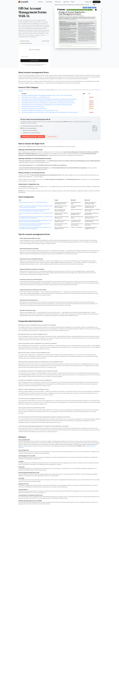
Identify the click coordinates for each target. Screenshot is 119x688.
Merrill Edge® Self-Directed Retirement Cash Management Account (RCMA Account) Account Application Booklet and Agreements (48, 100)
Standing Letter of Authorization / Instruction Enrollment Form (34, 108)
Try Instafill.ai (96, 1)
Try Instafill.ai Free (52, 136)
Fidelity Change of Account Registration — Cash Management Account (36, 97)
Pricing (72, 1)
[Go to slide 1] (92, 4)
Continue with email (34, 60)
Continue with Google (35, 49)
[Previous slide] (91, 5)
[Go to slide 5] (97, 4)
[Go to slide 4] (96, 4)
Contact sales (88, 1)
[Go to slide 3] (95, 4)
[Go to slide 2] (93, 4)
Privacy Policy (38, 64)
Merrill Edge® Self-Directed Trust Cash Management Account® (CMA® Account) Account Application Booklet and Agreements (47, 104)
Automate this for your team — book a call (32, 136)
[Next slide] (100, 5)
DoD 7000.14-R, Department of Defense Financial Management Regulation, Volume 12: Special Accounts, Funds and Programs (47, 95)
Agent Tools (66, 1)
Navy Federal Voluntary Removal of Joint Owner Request (33, 106)
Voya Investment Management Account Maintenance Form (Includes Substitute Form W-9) (40, 110)
